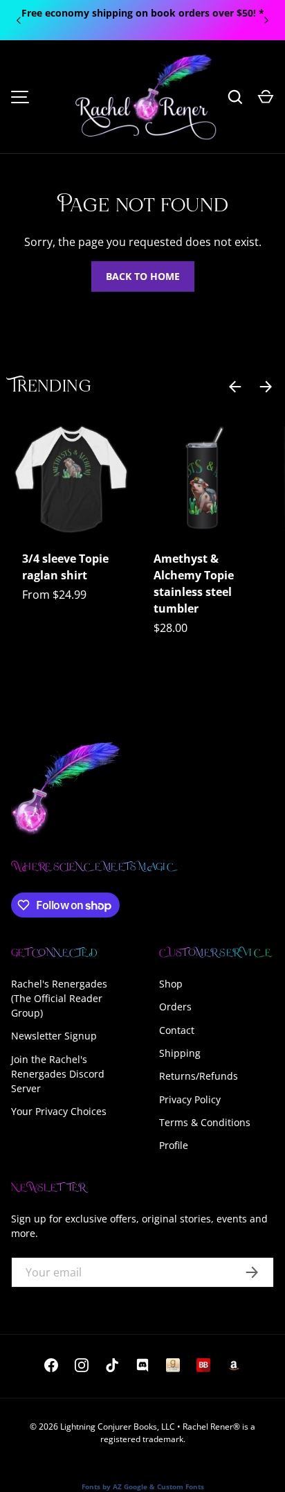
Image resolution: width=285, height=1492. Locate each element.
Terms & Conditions (204, 1122)
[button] (265, 97)
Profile (173, 1145)
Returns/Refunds (198, 1075)
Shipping (180, 1053)
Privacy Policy (190, 1099)
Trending (51, 387)
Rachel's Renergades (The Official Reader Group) (59, 998)
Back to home (143, 276)
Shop (171, 983)
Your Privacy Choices (59, 1111)
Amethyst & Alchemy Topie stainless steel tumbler (194, 583)
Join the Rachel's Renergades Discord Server (57, 1074)
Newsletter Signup (54, 1035)
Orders (175, 1006)
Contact (176, 1030)
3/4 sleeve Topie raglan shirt (65, 567)
